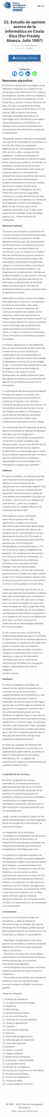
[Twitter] (21, 73)
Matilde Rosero (32, 1111)
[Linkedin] (27, 73)
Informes (29, 48)
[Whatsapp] (34, 73)
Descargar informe (26, 58)
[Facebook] (14, 73)
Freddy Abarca (30, 45)
